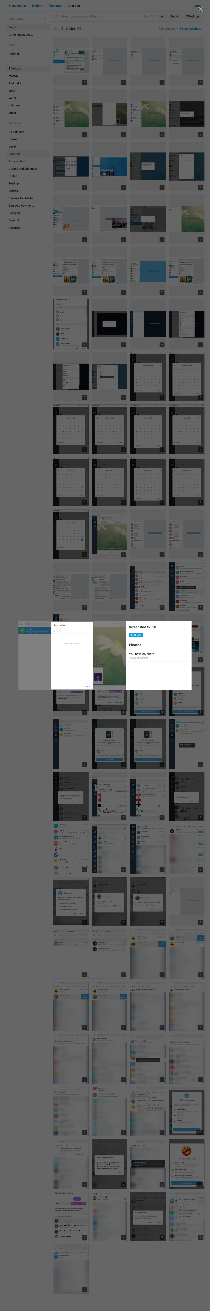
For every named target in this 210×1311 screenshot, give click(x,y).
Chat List (136, 635)
